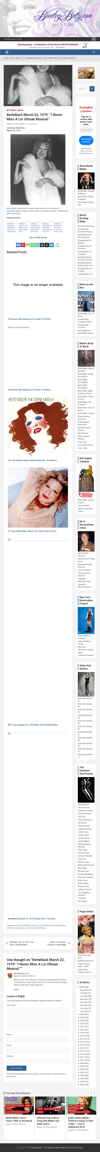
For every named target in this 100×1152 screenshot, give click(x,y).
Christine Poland (84, 814)
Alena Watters (83, 804)
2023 (82, 1020)
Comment (11, 1005)
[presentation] (91, 1093)
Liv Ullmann (53, 208)
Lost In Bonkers (84, 570)
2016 (82, 1042)
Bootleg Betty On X (85, 274)
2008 (82, 1066)
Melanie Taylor (83, 862)
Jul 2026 (83, 993)
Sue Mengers (21, 928)
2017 (82, 1039)
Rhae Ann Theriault (85, 877)
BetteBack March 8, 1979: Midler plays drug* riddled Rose (23, 227)
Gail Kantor (82, 823)
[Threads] (47, 243)
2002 (82, 1085)
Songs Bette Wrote (85, 445)
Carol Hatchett (84, 807)
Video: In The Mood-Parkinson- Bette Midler (57, 943)
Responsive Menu (93, 39)
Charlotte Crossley (85, 810)
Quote (20, 110)
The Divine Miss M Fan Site (48, 1112)
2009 (82, 1063)
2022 (82, 1024)
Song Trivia (82, 442)
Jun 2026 (84, 996)
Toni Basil (81, 898)
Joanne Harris (83, 835)
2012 (82, 1054)
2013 (82, 1051)
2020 (82, 1030)
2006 (82, 1072)
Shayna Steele (83, 886)
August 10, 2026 (74, 1127)
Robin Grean (83, 880)
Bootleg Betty (36, 1148)
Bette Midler (11, 208)
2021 (82, 1027)
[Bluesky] (51, 243)
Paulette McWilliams (86, 874)
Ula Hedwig (82, 901)
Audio (8, 1109)
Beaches (47, 1106)
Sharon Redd (83, 883)
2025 (82, 1014)
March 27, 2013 (13, 124)
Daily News (35, 926)
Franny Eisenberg (84, 820)
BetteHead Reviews (85, 961)
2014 (82, 1048)
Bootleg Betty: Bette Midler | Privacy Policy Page (63, 1148)
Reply (16, 989)
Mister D (23, 124)
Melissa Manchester (86, 865)
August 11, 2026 (43, 1130)
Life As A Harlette (85, 856)
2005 (82, 1075)
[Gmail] (28, 243)
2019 (82, 1033)
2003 (82, 1082)
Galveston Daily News (16, 128)
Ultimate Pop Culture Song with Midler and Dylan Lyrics (17, 1120)
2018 (82, 1036)
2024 (82, 1017)
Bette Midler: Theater (86, 413)
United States (41, 928)
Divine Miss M (45, 926)
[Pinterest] (23, 243)
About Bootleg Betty (86, 226)
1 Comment (32, 124)
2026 (82, 987)
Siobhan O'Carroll (85, 889)
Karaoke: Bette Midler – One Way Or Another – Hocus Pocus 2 (80, 1120)
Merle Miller (82, 868)
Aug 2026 (84, 990)
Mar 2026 (84, 1005)
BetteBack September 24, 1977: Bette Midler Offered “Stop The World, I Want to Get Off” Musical (47, 227)
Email (9, 1045)
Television (31, 928)
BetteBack (12, 110)
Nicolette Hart (83, 871)
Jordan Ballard (83, 841)
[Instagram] (37, 243)
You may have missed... (18, 1093)
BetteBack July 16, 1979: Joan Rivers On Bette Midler (22, 943)
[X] (42, 243)
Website (10, 1056)
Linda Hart (82, 859)
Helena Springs (84, 826)
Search (92, 89)
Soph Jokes (82, 448)
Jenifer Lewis (83, 832)
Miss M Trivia (83, 433)
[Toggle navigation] (7, 52)
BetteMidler (25, 926)
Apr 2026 (83, 1002)
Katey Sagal (82, 850)
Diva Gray (81, 817)
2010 (82, 1060)
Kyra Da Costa (83, 853)
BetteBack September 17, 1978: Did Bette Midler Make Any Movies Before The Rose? (35, 227)
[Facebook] (18, 243)
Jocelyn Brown (84, 838)
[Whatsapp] (32, 243)
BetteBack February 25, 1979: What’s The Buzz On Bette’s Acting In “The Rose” (11, 227)
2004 (82, 1078)
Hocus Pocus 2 (75, 1109)
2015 (82, 1045)
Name (9, 1035)
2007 (82, 1069)
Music (28, 1109)
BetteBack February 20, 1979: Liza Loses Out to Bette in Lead (58, 227)
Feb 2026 (84, 1008)
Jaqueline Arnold (84, 829)
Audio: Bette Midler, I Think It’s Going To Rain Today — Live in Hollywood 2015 (49, 1122)
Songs (9, 1112)
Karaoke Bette (83, 505)
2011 (82, 1057)
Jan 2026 (84, 1011)
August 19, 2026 (12, 1127)
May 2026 (84, 999)
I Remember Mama (58, 926)
